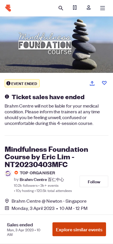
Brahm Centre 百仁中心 (42, 179)
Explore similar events (79, 229)
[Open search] (61, 8)
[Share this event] (92, 83)
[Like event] (104, 83)
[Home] (8, 8)
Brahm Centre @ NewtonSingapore (49, 201)
